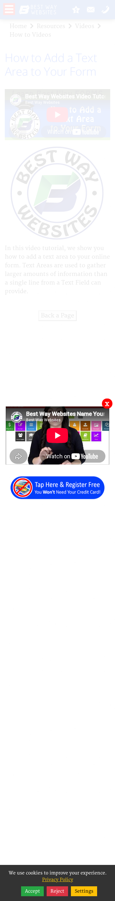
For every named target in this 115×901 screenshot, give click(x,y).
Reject (57, 891)
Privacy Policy (57, 879)
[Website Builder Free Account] (57, 484)
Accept (32, 891)
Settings (84, 891)
